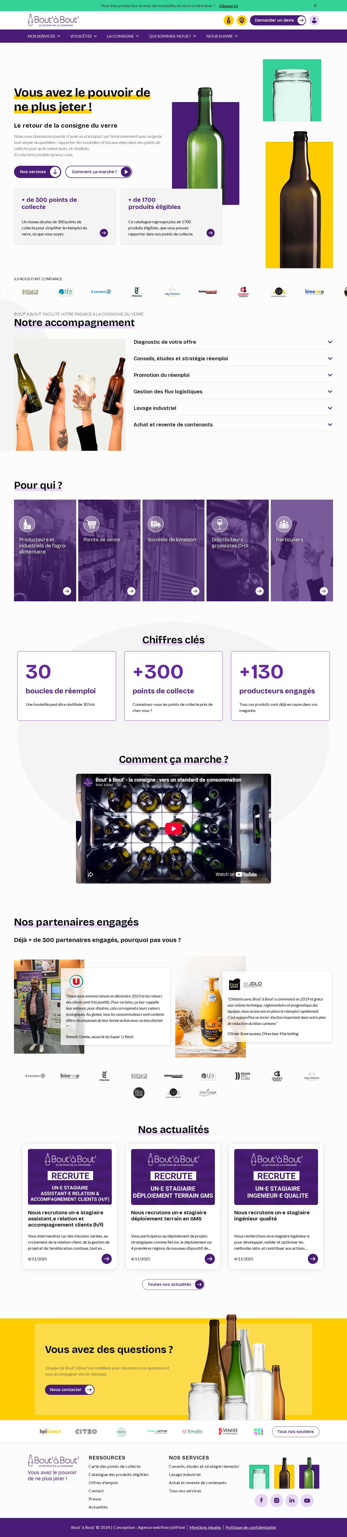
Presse (95, 1498)
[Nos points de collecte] (242, 20)
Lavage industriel (185, 1474)
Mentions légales (205, 1527)
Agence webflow (153, 1527)
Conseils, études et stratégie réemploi (204, 1466)
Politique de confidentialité (251, 1527)
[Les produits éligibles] (229, 20)
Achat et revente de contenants (198, 1482)
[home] (53, 20)
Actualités (98, 1506)
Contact (96, 1490)
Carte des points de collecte (114, 1466)
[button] (46, 36)
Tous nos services (185, 1490)
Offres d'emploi (103, 1482)
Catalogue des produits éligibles (119, 1474)
